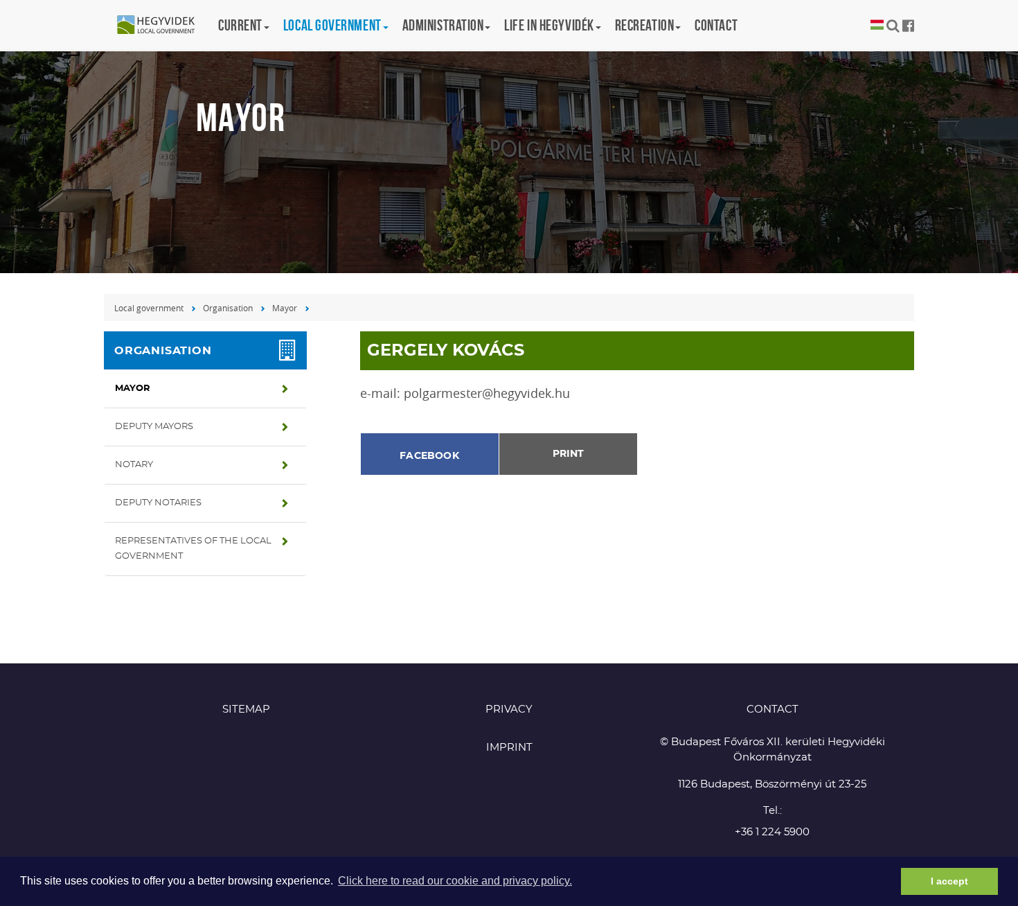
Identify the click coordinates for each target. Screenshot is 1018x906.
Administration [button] (443, 25)
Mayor (284, 307)
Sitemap (246, 709)
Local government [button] (332, 25)
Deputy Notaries (158, 502)
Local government (149, 307)
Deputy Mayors (154, 426)
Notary (134, 464)
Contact (716, 25)
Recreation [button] (645, 25)
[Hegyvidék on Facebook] (908, 26)
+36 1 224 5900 (772, 832)
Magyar (877, 25)
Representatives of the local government (193, 549)
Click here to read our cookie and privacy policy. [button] (455, 881)
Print (568, 454)
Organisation (228, 307)
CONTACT (772, 709)
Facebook (429, 456)
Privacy (509, 709)
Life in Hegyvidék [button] (548, 25)
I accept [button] (949, 881)
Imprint (509, 747)
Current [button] (240, 25)
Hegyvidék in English (162, 26)
